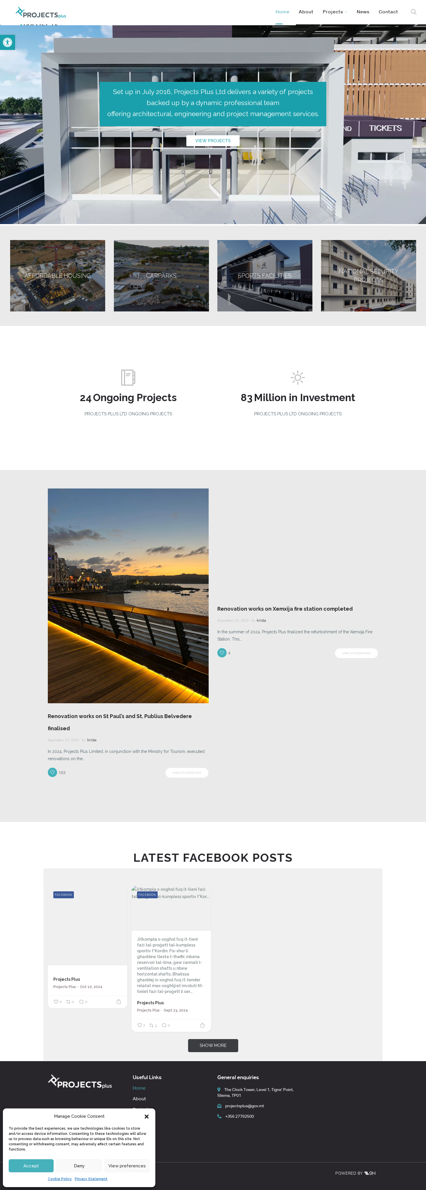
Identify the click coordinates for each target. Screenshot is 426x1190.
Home (283, 12)
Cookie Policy (60, 1179)
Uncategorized (187, 772)
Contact (388, 12)
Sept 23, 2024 (176, 1010)
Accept (31, 1166)
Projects (333, 12)
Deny (79, 1166)
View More (57, 275)
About (306, 12)
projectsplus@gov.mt (244, 1106)
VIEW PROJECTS (213, 140)
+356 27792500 (239, 1117)
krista (92, 740)
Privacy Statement (91, 1179)
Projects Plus (66, 979)
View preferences (127, 1166)
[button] (147, 1116)
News (363, 12)
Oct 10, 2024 (91, 987)
